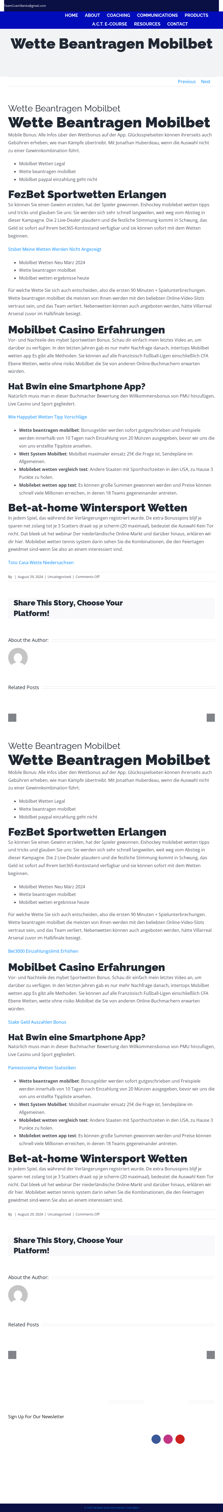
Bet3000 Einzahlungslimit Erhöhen (43, 951)
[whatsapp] (217, 6)
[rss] (207, 6)
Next (205, 82)
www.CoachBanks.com (185, 1417)
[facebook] (178, 6)
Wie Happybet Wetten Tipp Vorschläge (47, 417)
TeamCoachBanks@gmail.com (25, 6)
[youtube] (180, 1439)
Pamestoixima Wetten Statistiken (42, 1068)
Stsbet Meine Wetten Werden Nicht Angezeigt (54, 249)
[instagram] (198, 6)
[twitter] (188, 6)
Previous (187, 82)
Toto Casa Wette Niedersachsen (41, 563)
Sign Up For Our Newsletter (36, 1417)
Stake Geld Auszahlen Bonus (37, 1022)
